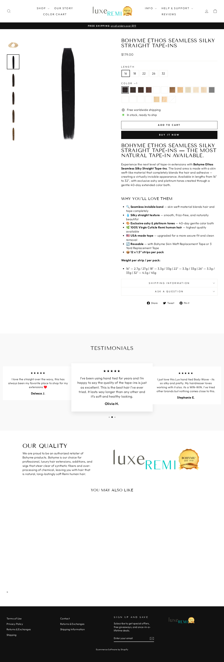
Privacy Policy (15, 623)
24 (156, 99)
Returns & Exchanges (19, 629)
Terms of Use (14, 618)
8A (172, 90)
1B (133, 90)
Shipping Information (72, 629)
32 (163, 73)
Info (149, 8)
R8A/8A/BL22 (141, 99)
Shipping (12, 634)
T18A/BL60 (148, 99)
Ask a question (169, 291)
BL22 (204, 90)
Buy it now (169, 134)
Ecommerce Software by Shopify (112, 649)
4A (156, 90)
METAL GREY (211, 90)
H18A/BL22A (133, 99)
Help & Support (176, 8)
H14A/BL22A (125, 99)
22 (144, 73)
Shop (42, 8)
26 (153, 73)
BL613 (196, 90)
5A (164, 90)
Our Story (63, 8)
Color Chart (55, 14)
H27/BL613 (164, 99)
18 (134, 73)
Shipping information (169, 283)
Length (128, 66)
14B (180, 90)
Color (129, 83)
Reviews (169, 14)
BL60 (188, 90)
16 (125, 73)
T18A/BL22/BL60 (172, 99)
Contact (65, 618)
